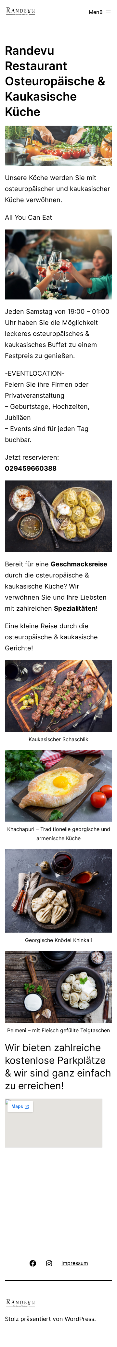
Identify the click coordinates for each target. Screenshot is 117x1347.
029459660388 (31, 468)
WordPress (79, 1318)
